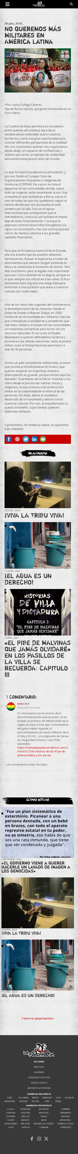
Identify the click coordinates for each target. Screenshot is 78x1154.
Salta (43, 1120)
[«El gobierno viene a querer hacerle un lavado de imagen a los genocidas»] (37, 832)
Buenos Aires (10, 1124)
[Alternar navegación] (7, 4)
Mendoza (43, 1113)
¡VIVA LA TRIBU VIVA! (34, 515)
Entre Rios (25, 1109)
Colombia (23, 1098)
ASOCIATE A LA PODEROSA (39, 1088)
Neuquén (25, 1113)
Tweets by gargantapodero (38, 1018)
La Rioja (25, 1127)
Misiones (65, 1116)
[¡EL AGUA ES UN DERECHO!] (37, 545)
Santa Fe (25, 1120)
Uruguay (23, 1101)
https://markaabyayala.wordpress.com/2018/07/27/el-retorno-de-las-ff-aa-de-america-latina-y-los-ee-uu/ (42, 751)
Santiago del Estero (44, 1124)
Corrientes (65, 1127)
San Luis (25, 1116)
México (35, 1098)
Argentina (9, 1101)
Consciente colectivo (39, 1078)
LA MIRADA (39, 1072)
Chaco (43, 1116)
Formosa (43, 1127)
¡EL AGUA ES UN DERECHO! (28, 579)
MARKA (20, 704)
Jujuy (11, 1127)
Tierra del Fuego (65, 1124)
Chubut (11, 1120)
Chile (58, 1098)
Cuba (9, 1098)
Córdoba (10, 1113)
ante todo (39, 1067)
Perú (47, 1101)
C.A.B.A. (10, 1109)
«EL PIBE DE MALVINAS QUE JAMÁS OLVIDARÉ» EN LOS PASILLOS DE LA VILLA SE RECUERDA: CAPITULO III (38, 658)
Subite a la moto (39, 1083)
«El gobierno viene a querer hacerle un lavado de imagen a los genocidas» (35, 867)
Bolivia (35, 1101)
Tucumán (10, 1116)
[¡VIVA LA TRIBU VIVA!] (37, 484)
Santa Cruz (65, 1120)
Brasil (58, 1101)
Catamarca (65, 1113)
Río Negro (44, 1109)
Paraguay (47, 1098)
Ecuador (69, 1098)
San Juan (25, 1124)
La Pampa (65, 1109)
